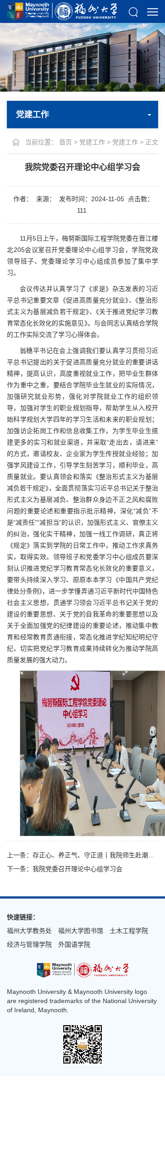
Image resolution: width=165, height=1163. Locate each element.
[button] (133, 11)
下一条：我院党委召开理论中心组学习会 (64, 868)
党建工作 (92, 142)
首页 (65, 142)
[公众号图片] (82, 1044)
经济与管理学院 (29, 944)
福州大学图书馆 (80, 930)
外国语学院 (74, 944)
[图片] (82, 969)
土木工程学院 (129, 930)
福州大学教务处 (29, 930)
